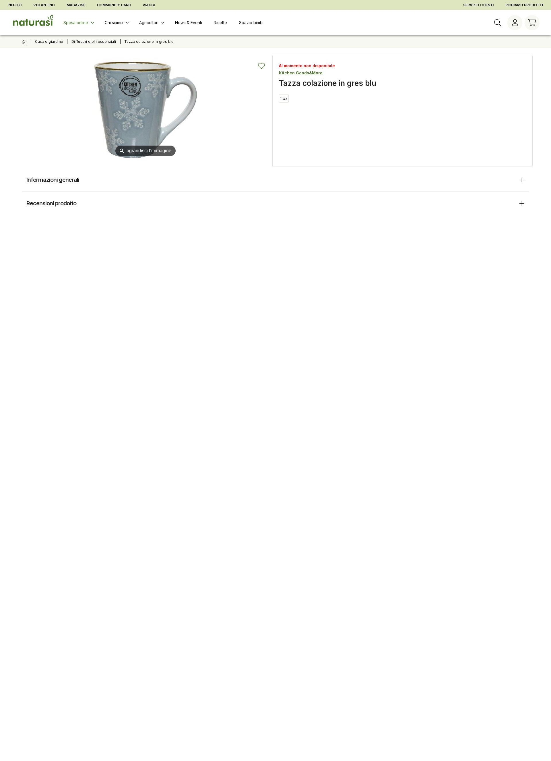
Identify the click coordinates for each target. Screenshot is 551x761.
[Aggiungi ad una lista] (261, 65)
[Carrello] (532, 22)
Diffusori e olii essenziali (93, 41)
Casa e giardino (49, 41)
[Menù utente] (514, 22)
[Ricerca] (497, 22)
